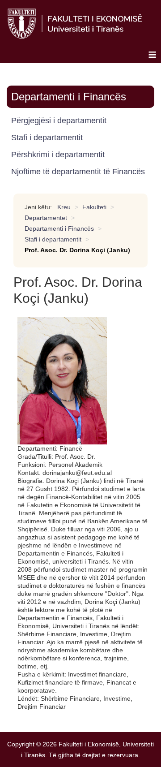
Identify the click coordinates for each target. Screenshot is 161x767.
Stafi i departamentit (47, 137)
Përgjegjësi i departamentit (58, 120)
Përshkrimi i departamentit (58, 154)
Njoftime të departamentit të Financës (78, 171)
